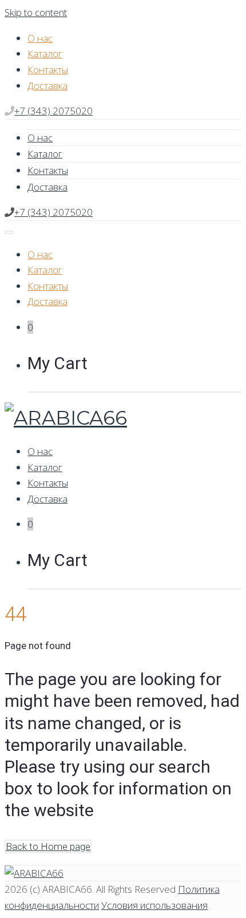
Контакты (47, 69)
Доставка (47, 85)
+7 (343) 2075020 (53, 110)
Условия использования (154, 905)
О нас (40, 38)
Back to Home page (48, 846)
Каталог (44, 53)
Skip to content (36, 12)
